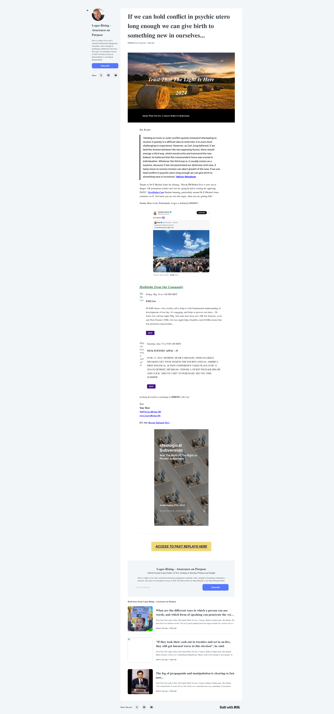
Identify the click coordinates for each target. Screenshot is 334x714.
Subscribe (105, 65)
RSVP (150, 333)
